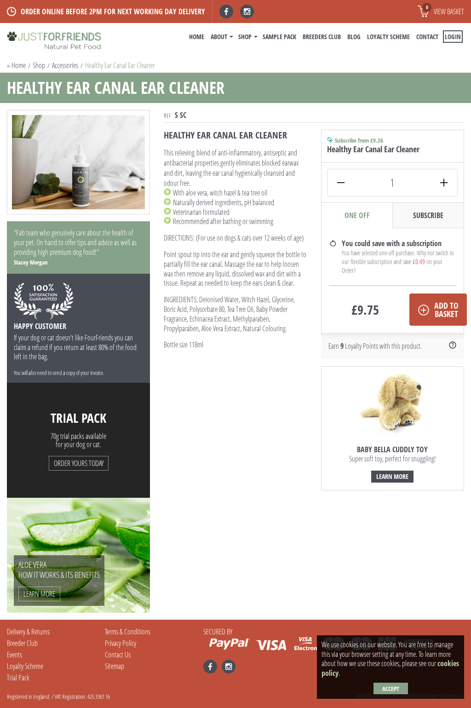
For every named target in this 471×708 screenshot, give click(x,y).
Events (14, 655)
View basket (445, 10)
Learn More (392, 476)
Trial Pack (18, 678)
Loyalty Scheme (388, 36)
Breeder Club (22, 643)
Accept (390, 689)
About (219, 36)
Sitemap (114, 666)
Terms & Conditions (127, 632)
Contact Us (118, 655)
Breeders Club (322, 36)
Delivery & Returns (28, 632)
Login (453, 36)
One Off (357, 215)
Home (196, 36)
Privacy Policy (120, 643)
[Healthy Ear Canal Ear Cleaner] (78, 162)
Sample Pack (279, 36)
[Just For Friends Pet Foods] (54, 41)
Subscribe (428, 215)
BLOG (354, 36)
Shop (245, 36)
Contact (427, 36)
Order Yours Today (78, 463)
